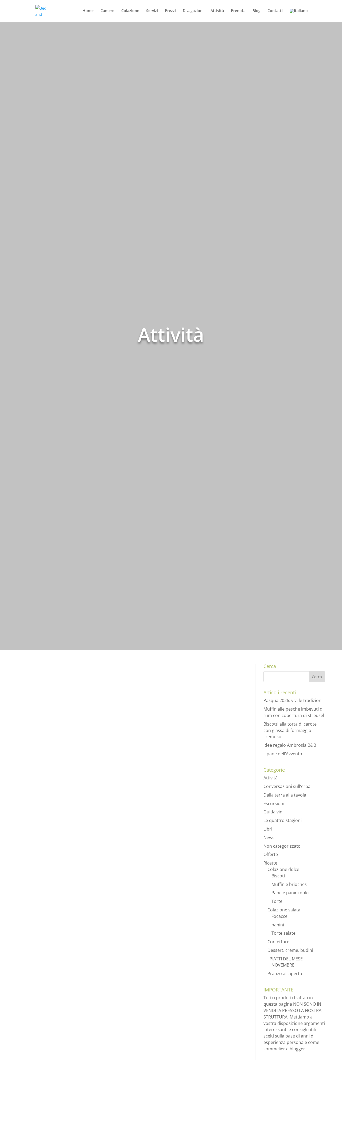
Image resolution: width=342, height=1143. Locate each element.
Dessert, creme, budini (290, 950)
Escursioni (64, 693)
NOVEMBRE (282, 965)
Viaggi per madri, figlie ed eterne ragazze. (79, 918)
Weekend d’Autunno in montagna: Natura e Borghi (92, 838)
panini (277, 925)
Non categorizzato (282, 846)
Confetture (278, 942)
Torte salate (283, 933)
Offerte (270, 854)
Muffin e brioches (289, 884)
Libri (267, 829)
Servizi (152, 11)
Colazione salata (283, 910)
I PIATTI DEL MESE (285, 959)
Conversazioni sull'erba (286, 786)
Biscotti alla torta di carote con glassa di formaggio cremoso (290, 730)
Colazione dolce (283, 869)
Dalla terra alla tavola (284, 795)
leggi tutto (32, 719)
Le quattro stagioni (282, 820)
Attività (217, 11)
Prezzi (170, 11)
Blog (256, 11)
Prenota (238, 11)
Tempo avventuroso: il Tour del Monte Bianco (84, 682)
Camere (107, 11)
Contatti (275, 11)
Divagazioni (193, 11)
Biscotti (278, 876)
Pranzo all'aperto (284, 973)
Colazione (130, 11)
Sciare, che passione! (50, 763)
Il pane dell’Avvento (282, 754)
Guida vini (273, 812)
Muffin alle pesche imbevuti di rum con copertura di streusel (293, 712)
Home (88, 11)
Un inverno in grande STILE (59, 1097)
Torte (276, 901)
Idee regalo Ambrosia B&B (289, 745)
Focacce (279, 916)
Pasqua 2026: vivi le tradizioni (292, 700)
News (268, 837)
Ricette (270, 863)
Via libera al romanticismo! (58, 1016)
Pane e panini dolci (290, 893)
